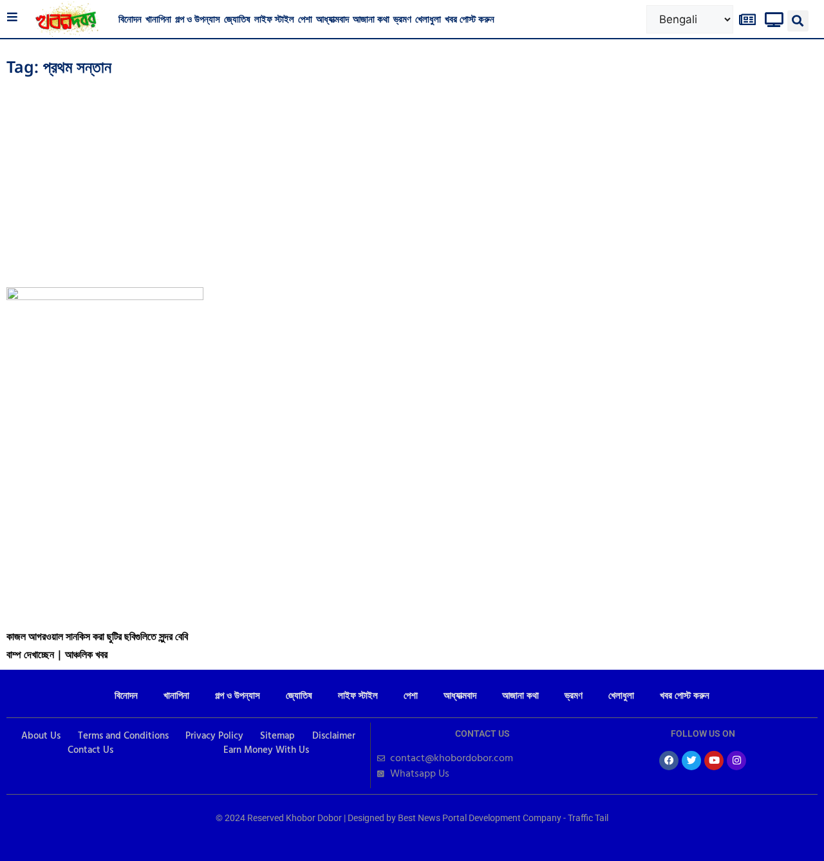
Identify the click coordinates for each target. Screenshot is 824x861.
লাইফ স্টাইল (274, 18)
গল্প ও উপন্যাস (197, 18)
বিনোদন (130, 18)
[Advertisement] (412, 178)
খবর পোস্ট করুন (469, 18)
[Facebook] (669, 760)
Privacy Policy (214, 736)
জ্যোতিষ (237, 18)
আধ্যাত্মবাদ (332, 18)
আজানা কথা (371, 18)
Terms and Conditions (123, 736)
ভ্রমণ (402, 18)
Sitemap (277, 736)
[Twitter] (691, 760)
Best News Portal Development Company (479, 818)
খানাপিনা (158, 18)
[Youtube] (714, 760)
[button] (798, 21)
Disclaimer (333, 736)
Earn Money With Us (266, 750)
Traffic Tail (588, 818)
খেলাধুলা (428, 18)
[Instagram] (736, 760)
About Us (41, 736)
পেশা (305, 18)
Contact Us (90, 750)
